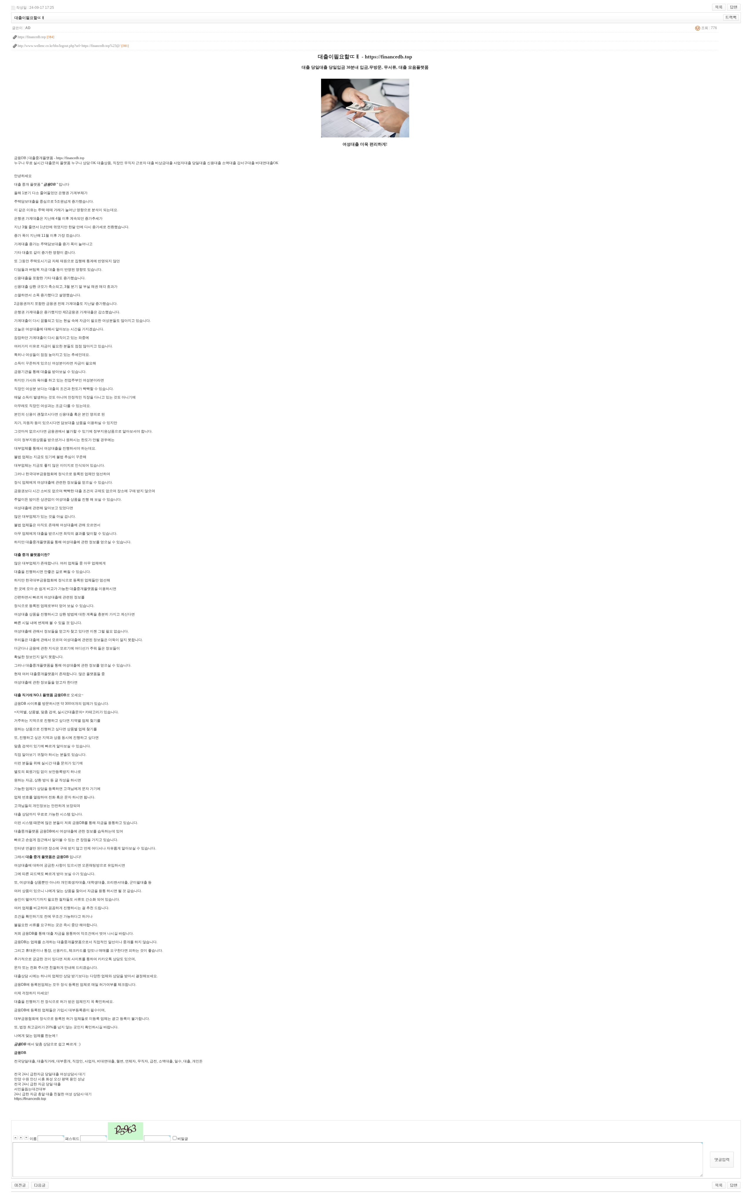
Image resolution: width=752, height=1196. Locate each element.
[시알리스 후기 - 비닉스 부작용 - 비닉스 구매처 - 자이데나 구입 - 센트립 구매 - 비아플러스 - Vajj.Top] (40, 1185)
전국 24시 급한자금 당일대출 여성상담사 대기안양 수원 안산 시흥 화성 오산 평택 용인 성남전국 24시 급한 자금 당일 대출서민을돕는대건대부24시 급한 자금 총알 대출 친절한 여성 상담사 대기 (221, 575)
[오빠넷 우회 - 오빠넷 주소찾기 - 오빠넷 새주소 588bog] (20, 1185)
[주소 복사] (731, 17)
